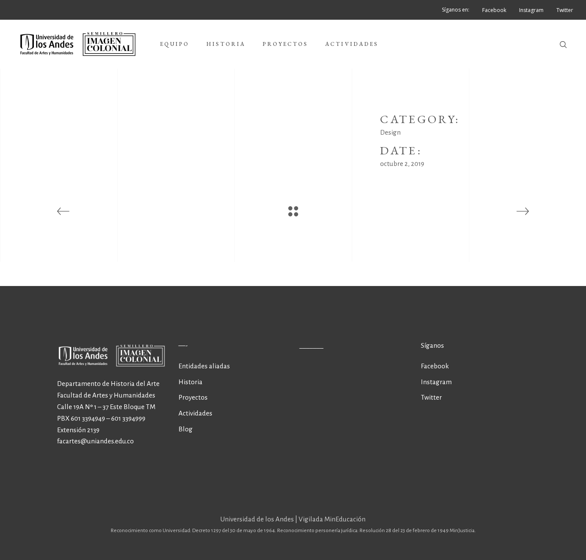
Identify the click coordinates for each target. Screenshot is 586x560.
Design (390, 132)
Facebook (435, 366)
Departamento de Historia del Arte (108, 383)
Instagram (436, 381)
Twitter (431, 397)
